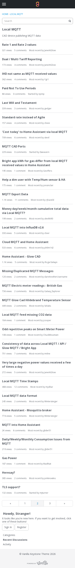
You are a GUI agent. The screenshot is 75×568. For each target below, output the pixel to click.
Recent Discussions (15, 539)
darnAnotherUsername (55, 276)
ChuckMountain (50, 334)
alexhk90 (48, 218)
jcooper (47, 320)
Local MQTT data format (19, 396)
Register (21, 527)
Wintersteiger (51, 401)
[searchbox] (37, 21)
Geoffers (47, 170)
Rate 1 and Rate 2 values (19, 45)
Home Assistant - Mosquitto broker (27, 410)
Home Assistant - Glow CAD (21, 256)
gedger (47, 108)
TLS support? (11, 487)
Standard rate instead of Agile (23, 117)
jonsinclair (48, 185)
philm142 (49, 247)
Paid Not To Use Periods (19, 88)
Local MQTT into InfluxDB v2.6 (23, 227)
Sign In (8, 527)
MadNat (47, 463)
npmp (41, 93)
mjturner (44, 492)
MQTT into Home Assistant (21, 425)
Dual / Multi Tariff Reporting (22, 59)
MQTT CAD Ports (13, 146)
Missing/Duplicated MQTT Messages (27, 271)
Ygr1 (46, 79)
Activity (7, 544)
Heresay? (8, 473)
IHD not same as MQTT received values (29, 74)
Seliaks (47, 305)
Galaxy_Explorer (52, 291)
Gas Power (9, 458)
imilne (47, 353)
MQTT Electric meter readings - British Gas (32, 286)
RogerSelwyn (51, 262)
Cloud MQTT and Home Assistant (25, 242)
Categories (9, 535)
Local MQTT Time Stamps (20, 381)
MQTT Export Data (15, 194)
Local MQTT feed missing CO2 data (27, 315)
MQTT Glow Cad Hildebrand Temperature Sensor (36, 300)
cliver (47, 233)
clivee (47, 123)
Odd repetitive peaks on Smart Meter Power (33, 329)
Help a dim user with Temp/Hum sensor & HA (33, 180)
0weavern (44, 152)
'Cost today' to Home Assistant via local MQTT (34, 132)
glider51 (47, 430)
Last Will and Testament (19, 103)
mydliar (49, 386)
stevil (46, 137)
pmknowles (50, 478)
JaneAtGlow (50, 50)
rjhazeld (50, 199)
